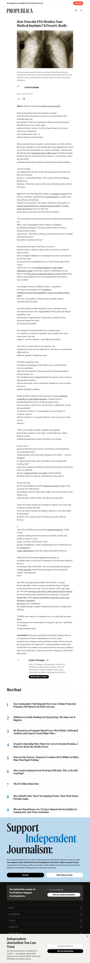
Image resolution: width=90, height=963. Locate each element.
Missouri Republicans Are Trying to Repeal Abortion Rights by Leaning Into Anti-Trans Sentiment (45, 811)
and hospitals (52, 196)
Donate (78, 3)
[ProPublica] (20, 11)
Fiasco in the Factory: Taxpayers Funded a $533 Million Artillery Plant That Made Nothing (46, 758)
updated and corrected (50, 105)
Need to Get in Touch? (38, 677)
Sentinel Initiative (55, 529)
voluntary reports (59, 193)
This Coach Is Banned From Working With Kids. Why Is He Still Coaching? (45, 772)
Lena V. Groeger (33, 87)
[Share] (19, 99)
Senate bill (21, 597)
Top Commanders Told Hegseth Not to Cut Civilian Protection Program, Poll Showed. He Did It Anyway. (44, 705)
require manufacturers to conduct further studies (38, 205)
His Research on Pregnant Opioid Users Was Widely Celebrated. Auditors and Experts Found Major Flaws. (46, 732)
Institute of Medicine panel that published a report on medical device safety (43, 292)
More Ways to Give (65, 875)
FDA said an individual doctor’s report (44, 273)
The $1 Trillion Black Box (26, 783)
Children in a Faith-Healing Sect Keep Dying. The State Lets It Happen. (44, 718)
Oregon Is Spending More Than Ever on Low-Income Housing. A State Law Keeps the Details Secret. (45, 745)
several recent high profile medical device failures (50, 591)
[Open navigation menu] (76, 10)
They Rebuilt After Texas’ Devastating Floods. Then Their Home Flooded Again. (45, 797)
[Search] (81, 10)
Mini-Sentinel (25, 569)
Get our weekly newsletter (64, 895)
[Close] (87, 936)
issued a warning (51, 485)
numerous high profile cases (43, 152)
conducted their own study (35, 472)
